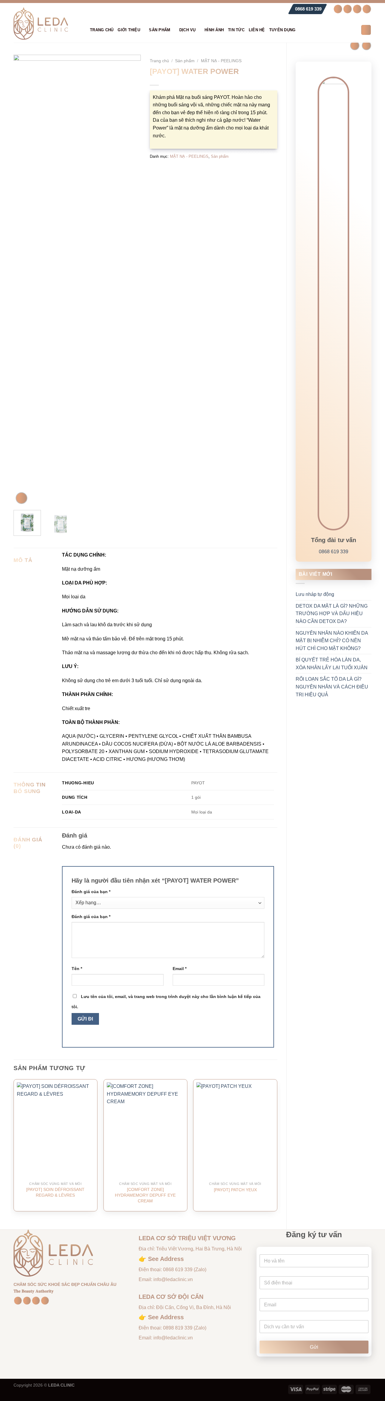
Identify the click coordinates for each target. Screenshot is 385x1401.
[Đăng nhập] (354, 30)
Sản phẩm (159, 30)
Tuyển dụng (282, 30)
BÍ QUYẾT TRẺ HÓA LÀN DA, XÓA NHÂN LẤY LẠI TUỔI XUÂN (332, 663)
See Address (166, 1259)
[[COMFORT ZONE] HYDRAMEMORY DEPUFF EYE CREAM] (145, 1130)
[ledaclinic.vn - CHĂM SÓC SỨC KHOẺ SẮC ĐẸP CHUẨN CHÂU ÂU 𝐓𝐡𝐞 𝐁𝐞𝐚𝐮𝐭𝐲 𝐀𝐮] (47, 24)
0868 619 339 (308, 8)
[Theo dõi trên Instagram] (347, 9)
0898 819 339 (177, 1327)
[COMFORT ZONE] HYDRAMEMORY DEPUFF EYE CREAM (145, 1195)
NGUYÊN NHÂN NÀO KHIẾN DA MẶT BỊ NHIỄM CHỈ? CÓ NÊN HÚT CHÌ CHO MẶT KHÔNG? (332, 640)
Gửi (314, 1347)
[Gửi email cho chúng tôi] (366, 9)
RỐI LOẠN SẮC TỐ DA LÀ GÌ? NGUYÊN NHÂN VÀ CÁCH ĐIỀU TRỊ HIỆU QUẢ (332, 686)
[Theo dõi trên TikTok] (357, 9)
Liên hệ (257, 30)
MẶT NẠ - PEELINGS (221, 61)
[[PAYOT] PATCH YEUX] (235, 1130)
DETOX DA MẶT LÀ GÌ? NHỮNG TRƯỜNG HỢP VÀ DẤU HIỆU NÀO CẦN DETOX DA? (332, 613)
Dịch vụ (187, 30)
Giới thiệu (129, 30)
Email (179, 968)
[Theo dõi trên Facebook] (338, 9)
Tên (77, 968)
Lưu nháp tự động (315, 594)
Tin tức (236, 30)
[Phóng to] (21, 498)
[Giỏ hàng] (366, 30)
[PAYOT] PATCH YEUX (235, 1189)
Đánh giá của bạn (91, 891)
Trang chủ (101, 30)
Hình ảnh (214, 30)
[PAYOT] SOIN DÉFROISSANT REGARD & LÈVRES (55, 1192)
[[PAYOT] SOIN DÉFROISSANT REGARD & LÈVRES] (55, 1130)
